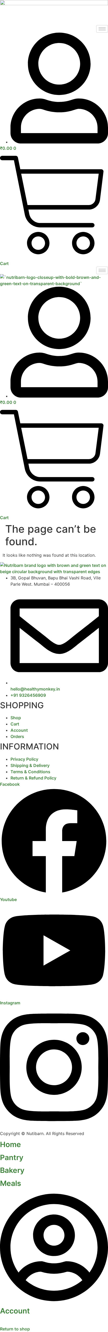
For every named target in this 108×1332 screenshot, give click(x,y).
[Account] (54, 1301)
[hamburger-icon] (102, 29)
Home (10, 1144)
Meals (10, 1183)
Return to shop (15, 1328)
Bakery (12, 1170)
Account (15, 1310)
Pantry (11, 1157)
